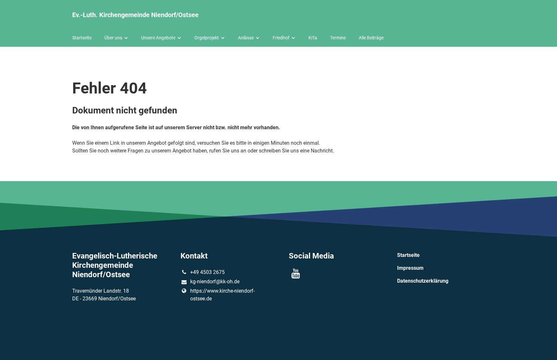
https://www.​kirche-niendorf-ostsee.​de (222, 295)
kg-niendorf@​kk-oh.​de (214, 281)
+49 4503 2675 (207, 272)
